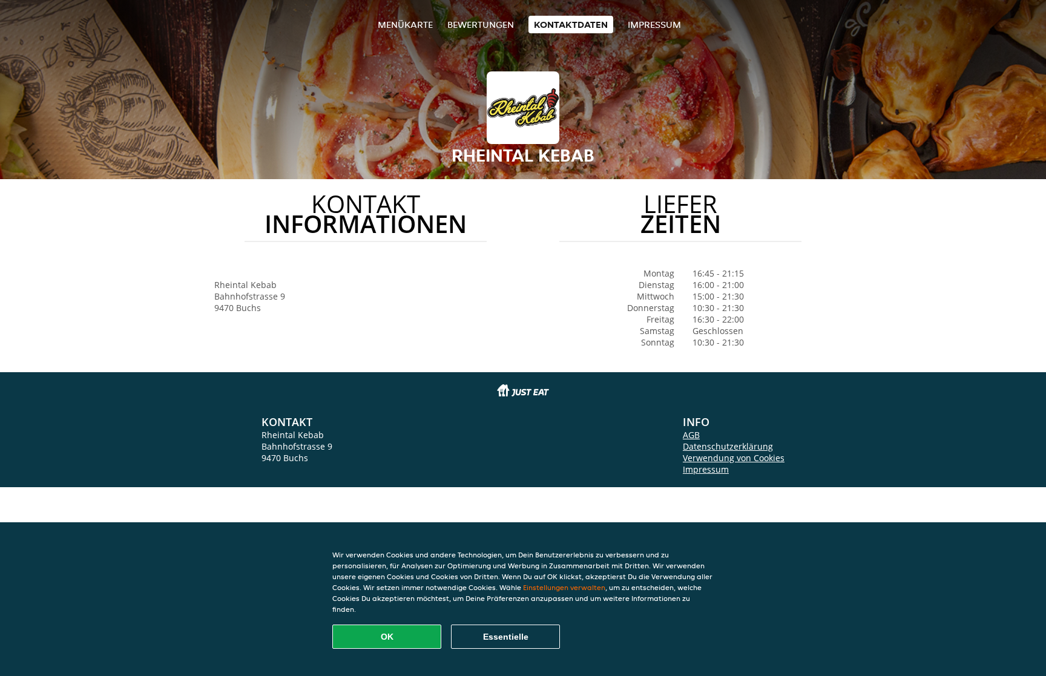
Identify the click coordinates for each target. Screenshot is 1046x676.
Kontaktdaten (571, 24)
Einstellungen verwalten (564, 587)
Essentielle (505, 637)
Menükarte (405, 24)
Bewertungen (480, 24)
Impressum (654, 24)
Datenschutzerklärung (728, 446)
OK (387, 637)
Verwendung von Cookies (733, 458)
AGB (691, 435)
